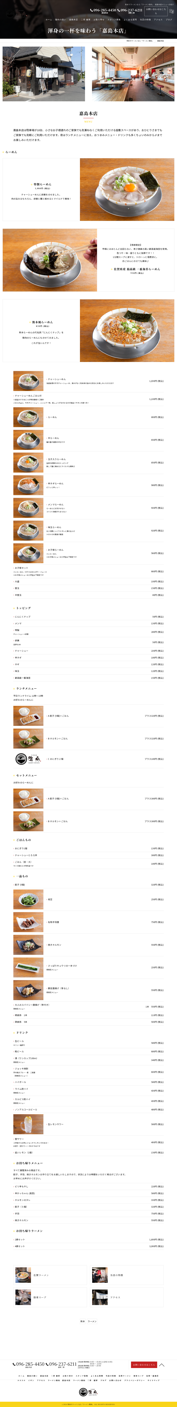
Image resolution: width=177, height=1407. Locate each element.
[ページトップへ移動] (161, 1364)
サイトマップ (154, 1380)
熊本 (82, 1321)
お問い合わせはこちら (156, 11)
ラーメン (92, 1321)
